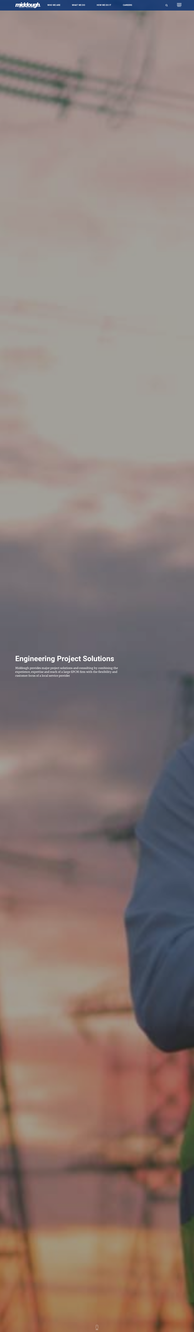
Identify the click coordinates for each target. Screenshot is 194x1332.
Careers (127, 5)
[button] (179, 6)
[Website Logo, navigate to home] (28, 5)
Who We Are (53, 5)
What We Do (78, 5)
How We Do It (104, 5)
